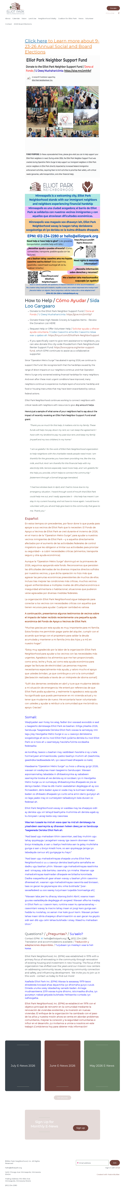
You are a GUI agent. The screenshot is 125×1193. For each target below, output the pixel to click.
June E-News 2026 (62, 1065)
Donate (113, 8)
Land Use (32, 18)
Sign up (80, 1128)
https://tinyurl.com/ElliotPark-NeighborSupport (73, 335)
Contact (8, 24)
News (80, 18)
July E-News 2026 (23, 1065)
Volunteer (89, 18)
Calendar (16, 18)
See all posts (62, 1098)
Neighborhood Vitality (47, 18)
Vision (24, 18)
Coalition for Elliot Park (67, 18)
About (7, 18)
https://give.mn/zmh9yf (79, 314)
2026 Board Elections (23, 24)
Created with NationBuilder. (108, 1174)
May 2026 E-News (102, 1065)
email (117, 1168)
